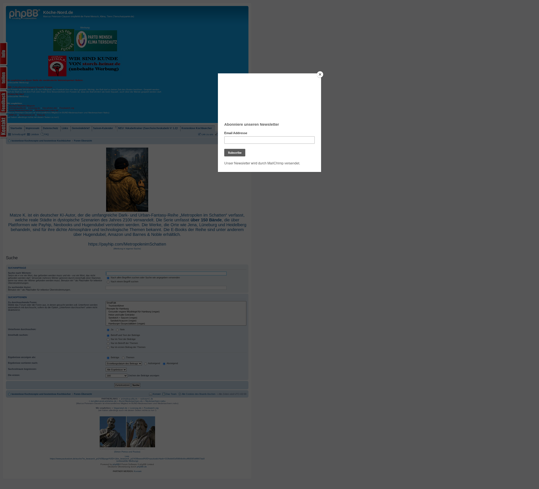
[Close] (320, 74)
